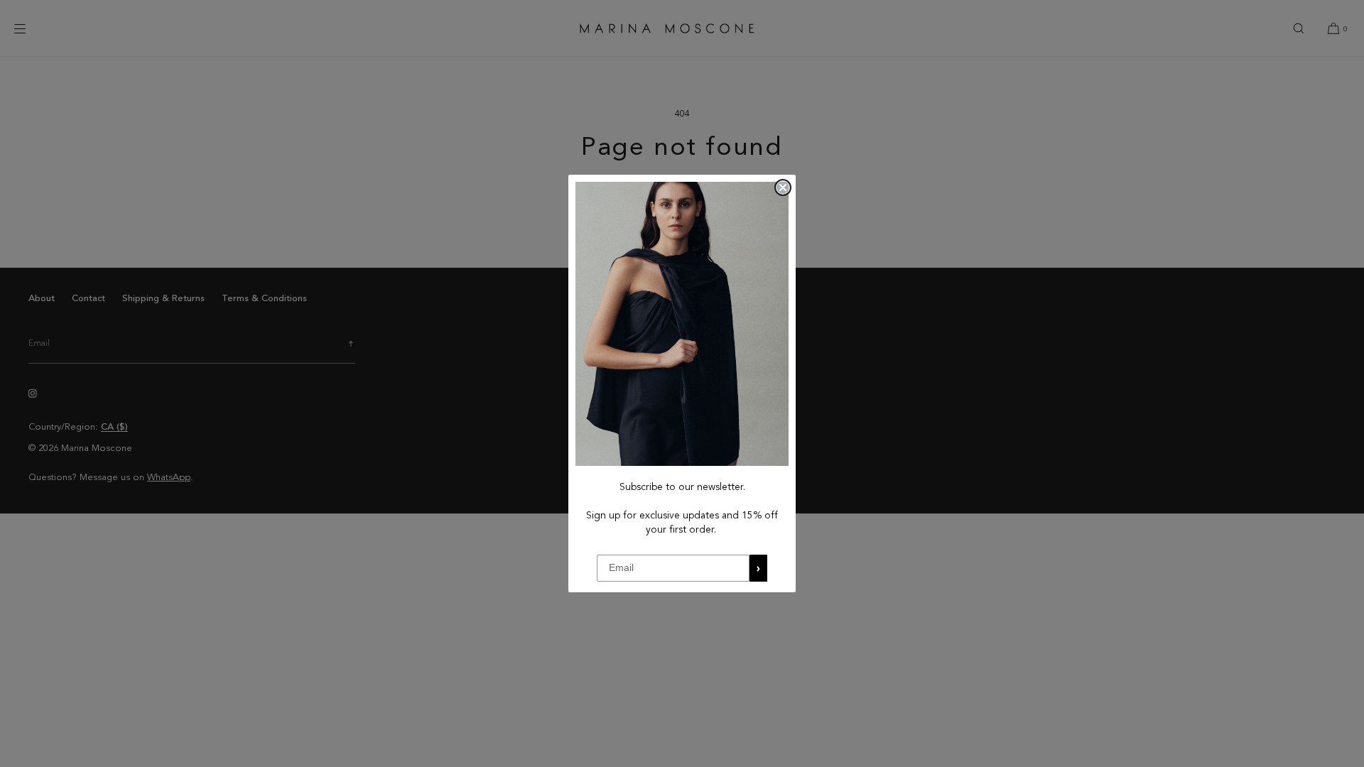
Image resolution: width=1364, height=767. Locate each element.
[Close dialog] (783, 187)
